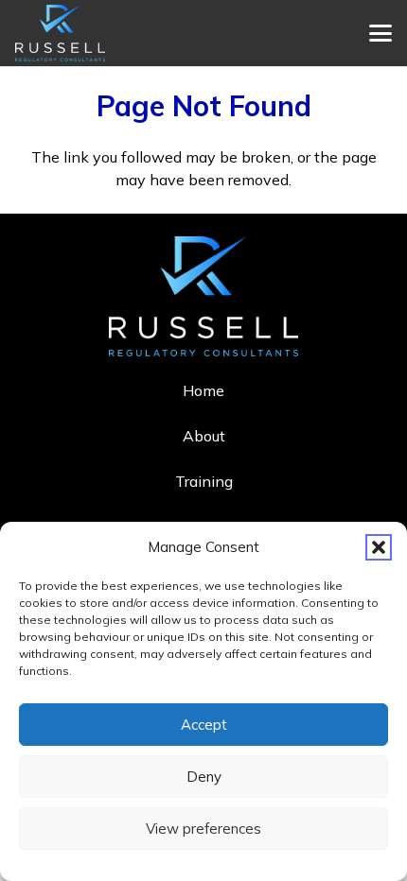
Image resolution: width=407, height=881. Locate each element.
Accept (204, 725)
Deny (203, 777)
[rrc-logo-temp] (60, 33)
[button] (378, 547)
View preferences (203, 829)
